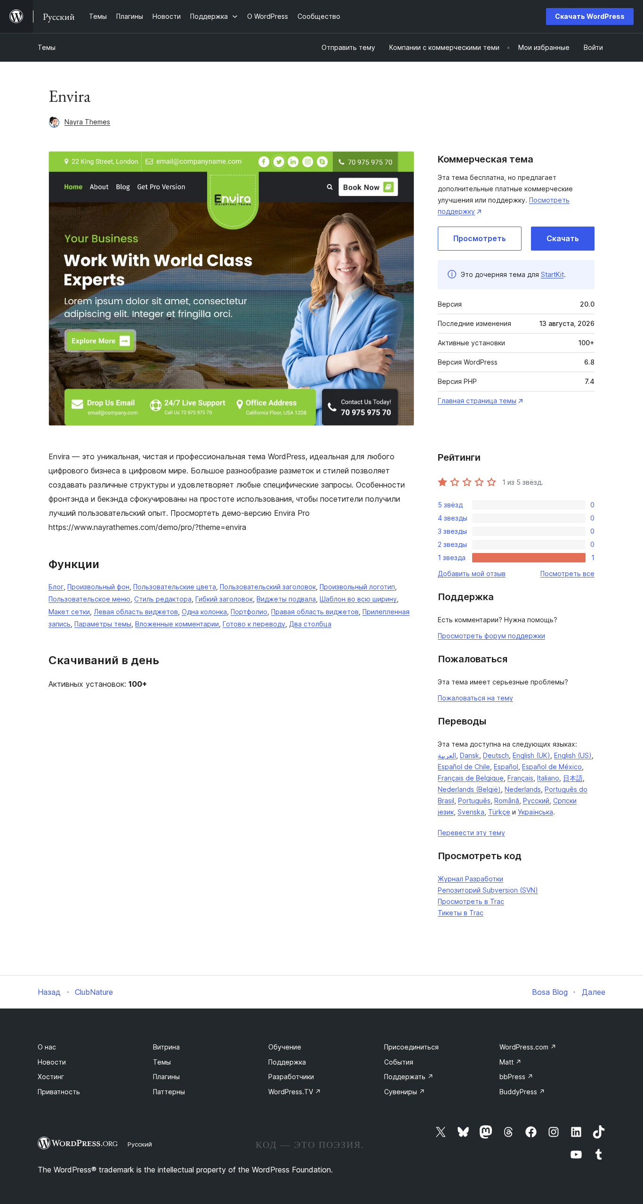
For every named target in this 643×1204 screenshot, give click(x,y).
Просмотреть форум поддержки (491, 636)
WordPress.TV (294, 1092)
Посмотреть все (567, 573)
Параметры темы (102, 624)
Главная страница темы (477, 401)
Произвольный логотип (357, 587)
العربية (447, 755)
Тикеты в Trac (460, 913)
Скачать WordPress (590, 16)
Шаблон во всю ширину (358, 599)
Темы (47, 47)
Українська (535, 812)
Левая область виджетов (136, 612)
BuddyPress (522, 1092)
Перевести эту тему (471, 833)
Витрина (166, 1047)
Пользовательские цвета (174, 587)
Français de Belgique (471, 778)
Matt (510, 1062)
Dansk (469, 755)
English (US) (573, 755)
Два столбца (310, 624)
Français (520, 778)
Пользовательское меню (89, 599)
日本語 (573, 778)
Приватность (59, 1092)
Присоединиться (411, 1047)
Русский (536, 801)
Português (474, 801)
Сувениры (404, 1092)
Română (506, 801)
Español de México (552, 767)
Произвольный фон (98, 587)
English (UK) (531, 755)
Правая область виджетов (315, 612)
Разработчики (291, 1077)
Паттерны (169, 1092)
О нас (47, 1047)
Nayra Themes (87, 122)
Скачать (563, 238)
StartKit (552, 274)
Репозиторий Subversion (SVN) (488, 890)
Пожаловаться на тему (475, 698)
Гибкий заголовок (224, 599)
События (398, 1062)
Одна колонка (204, 612)
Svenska (471, 812)
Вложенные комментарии (177, 624)
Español (506, 767)
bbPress (516, 1077)
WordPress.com (527, 1047)
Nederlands (523, 789)
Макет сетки (69, 612)
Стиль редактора (163, 599)
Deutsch (496, 755)
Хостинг (51, 1077)
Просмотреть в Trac (471, 901)
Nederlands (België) (469, 789)
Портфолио (249, 612)
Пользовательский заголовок (268, 587)
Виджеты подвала (286, 599)
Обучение (284, 1047)
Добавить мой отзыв (472, 573)
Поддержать (409, 1077)
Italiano (548, 778)
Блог (56, 587)
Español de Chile (464, 767)
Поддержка (287, 1062)
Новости (52, 1062)
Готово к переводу (254, 624)
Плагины (166, 1077)
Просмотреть (479, 238)
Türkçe (499, 812)
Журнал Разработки (470, 879)
